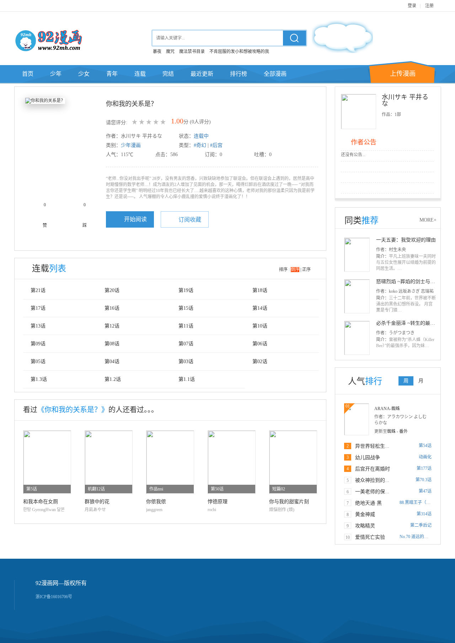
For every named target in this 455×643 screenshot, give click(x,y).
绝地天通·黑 (368, 503)
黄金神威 (365, 514)
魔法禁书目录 (192, 51)
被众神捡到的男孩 (375, 480)
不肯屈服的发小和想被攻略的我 (239, 51)
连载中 (201, 136)
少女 (84, 74)
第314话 (424, 513)
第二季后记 (421, 525)
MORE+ (428, 220)
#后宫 (216, 145)
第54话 (425, 445)
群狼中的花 (97, 501)
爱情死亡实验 (370, 537)
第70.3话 (424, 479)
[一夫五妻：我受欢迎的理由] (357, 254)
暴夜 (157, 51)
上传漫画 (403, 73)
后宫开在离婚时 (372, 469)
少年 (55, 74)
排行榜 (238, 74)
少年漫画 (131, 145)
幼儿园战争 (367, 457)
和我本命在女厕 (40, 501)
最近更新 (202, 74)
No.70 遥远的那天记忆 (420, 536)
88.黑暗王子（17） (417, 502)
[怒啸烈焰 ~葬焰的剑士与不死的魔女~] (357, 295)
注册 (429, 5)
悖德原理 (218, 501)
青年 (112, 74)
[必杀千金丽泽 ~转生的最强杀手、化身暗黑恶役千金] (357, 337)
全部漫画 (275, 74)
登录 (412, 5)
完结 (168, 74)
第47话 (425, 491)
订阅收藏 (189, 220)
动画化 (425, 457)
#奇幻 (200, 145)
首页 (27, 74)
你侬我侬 (156, 501)
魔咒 (170, 51)
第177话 (424, 468)
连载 (140, 74)
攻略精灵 (365, 525)
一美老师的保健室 (375, 491)
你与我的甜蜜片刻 (289, 501)
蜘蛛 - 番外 (397, 431)
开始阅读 (135, 219)
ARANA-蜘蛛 (387, 408)
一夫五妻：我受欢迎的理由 (406, 240)
